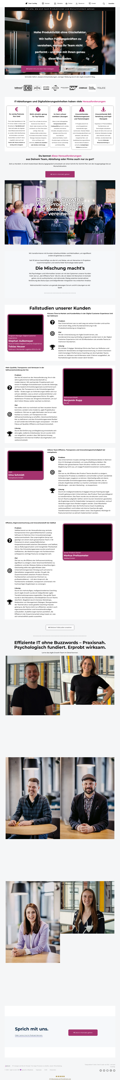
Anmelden (111, 3)
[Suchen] (104, 3)
